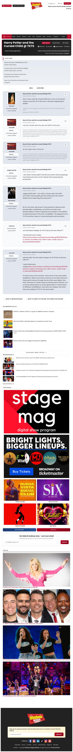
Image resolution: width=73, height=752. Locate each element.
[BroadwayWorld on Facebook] (30, 741)
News (13, 36)
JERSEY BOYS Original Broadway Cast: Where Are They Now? (23, 624)
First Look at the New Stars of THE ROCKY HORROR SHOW (32, 364)
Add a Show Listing (19, 5)
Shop (44, 36)
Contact (29, 745)
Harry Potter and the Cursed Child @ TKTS (37, 94)
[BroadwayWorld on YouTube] (49, 741)
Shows (18, 36)
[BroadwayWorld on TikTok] (42, 741)
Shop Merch (8, 5)
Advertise (17, 745)
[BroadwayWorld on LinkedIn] (38, 741)
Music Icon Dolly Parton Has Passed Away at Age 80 (20, 587)
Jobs (33, 36)
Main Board (46, 43)
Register (56, 36)
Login (63, 36)
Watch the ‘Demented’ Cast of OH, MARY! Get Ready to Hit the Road (35, 358)
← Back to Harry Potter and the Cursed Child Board (53, 51)
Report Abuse (59, 46)
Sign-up (60, 3)
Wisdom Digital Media (32, 747)
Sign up (64, 542)
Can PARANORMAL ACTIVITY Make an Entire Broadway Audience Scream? (37, 376)
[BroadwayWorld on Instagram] (34, 741)
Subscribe (40, 88)
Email (31, 88)
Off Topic (65, 43)
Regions (49, 745)
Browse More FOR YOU (35, 352)
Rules (67, 46)
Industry (24, 36)
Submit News (42, 745)
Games (49, 36)
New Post (42, 46)
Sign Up (59, 734)
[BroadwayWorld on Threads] (45, 741)
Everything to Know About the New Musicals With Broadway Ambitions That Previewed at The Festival (36, 660)
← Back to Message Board (12, 51)
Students (38, 36)
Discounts (53, 529)
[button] (69, 36)
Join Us (35, 745)
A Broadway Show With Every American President (19, 696)
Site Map (55, 745)
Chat (29, 36)
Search (50, 46)
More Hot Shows (19, 529)
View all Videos (7, 384)
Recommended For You (10, 306)
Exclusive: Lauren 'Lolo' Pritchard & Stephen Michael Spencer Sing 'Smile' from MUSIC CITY (41, 370)
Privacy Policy (55, 747)
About (23, 745)
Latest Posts (56, 43)
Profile (11, 130)
